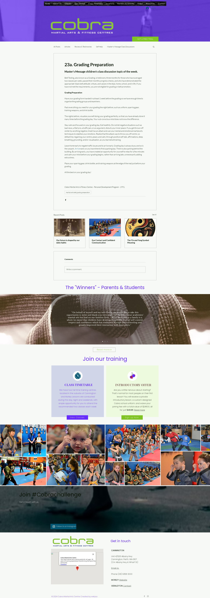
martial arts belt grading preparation (78, 192)
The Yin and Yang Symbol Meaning (138, 241)
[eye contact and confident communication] (105, 227)
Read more (139, 410)
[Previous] (53, 319)
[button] (68, 3)
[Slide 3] (107, 341)
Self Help (99, 47)
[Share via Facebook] (66, 200)
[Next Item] (206, 455)
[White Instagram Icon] (53, 526)
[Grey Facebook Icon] (144, 596)
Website (123, 580)
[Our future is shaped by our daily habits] (69, 227)
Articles (67, 47)
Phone (114, 574)
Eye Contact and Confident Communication (103, 241)
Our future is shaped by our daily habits (68, 241)
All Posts (57, 47)
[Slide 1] (102, 341)
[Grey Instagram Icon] (148, 596)
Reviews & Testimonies (83, 47)
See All (154, 215)
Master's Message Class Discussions (120, 47)
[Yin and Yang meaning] (140, 227)
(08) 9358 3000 (125, 574)
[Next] (156, 319)
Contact (127, 585)
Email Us (115, 568)
